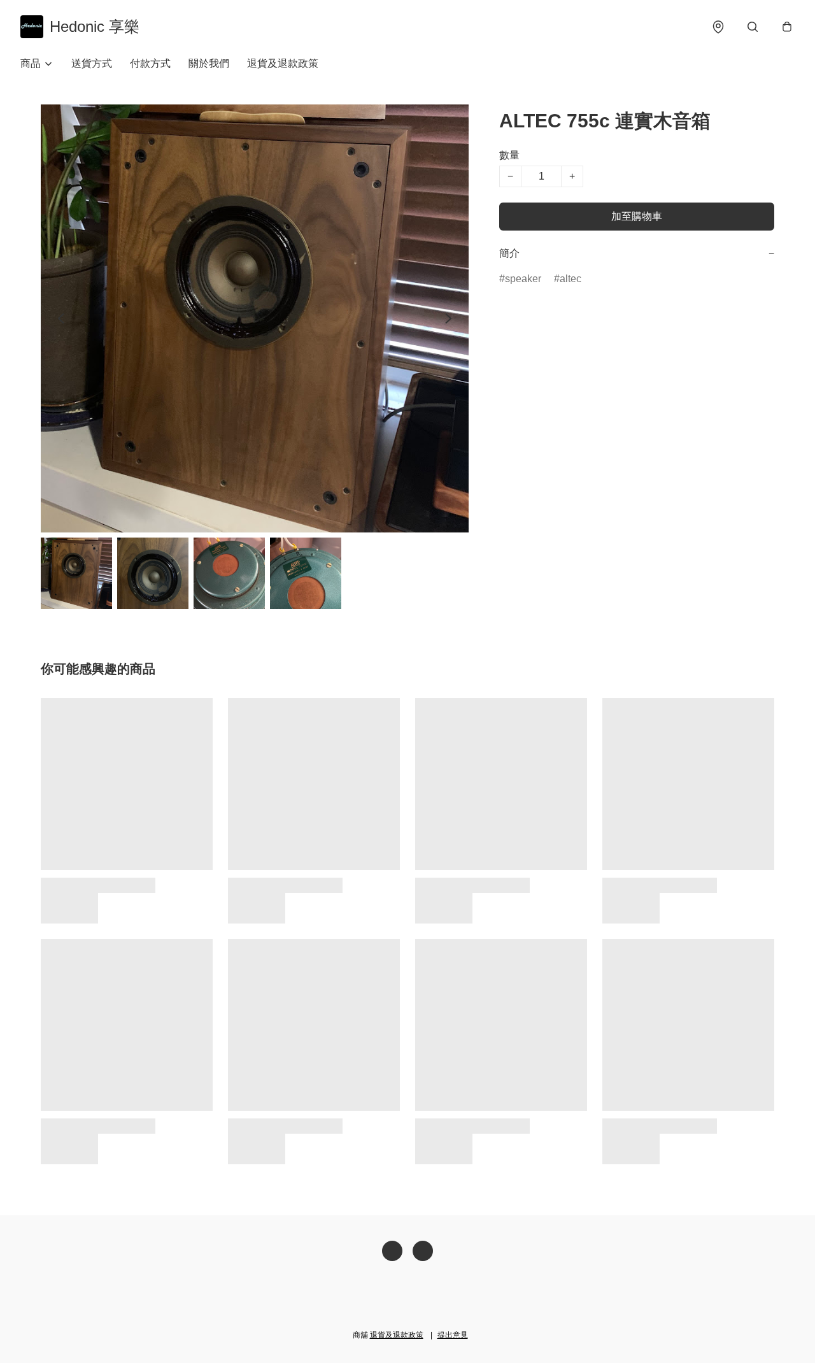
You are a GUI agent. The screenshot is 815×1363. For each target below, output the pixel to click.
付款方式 (150, 63)
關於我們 (208, 63)
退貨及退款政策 (282, 63)
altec (570, 278)
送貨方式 (91, 63)
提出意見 (452, 1335)
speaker (523, 278)
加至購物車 (636, 216)
